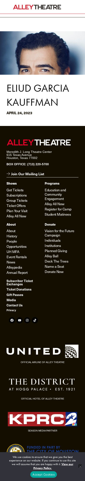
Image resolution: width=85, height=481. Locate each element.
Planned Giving (56, 250)
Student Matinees (58, 214)
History (12, 235)
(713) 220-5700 (38, 164)
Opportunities (17, 246)
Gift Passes (15, 295)
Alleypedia (14, 267)
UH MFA (13, 251)
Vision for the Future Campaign (59, 233)
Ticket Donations (19, 289)
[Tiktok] (35, 320)
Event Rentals (17, 256)
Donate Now (54, 271)
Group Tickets (17, 200)
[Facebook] (12, 320)
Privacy (11, 310)
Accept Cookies (43, 474)
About (11, 230)
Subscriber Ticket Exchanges (20, 282)
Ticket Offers (16, 205)
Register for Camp (58, 209)
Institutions (53, 245)
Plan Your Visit (17, 210)
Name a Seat (54, 266)
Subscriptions (17, 195)
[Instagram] (27, 320)
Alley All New (16, 215)
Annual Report (17, 272)
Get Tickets (15, 189)
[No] (80, 466)
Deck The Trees (56, 261)
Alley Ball (51, 255)
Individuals (53, 240)
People (12, 241)
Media (11, 300)
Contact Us (15, 305)
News (11, 261)
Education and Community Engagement (55, 194)
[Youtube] (20, 320)
